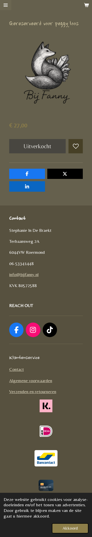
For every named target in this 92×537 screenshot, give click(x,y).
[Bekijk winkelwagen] (86, 5)
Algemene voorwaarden (30, 380)
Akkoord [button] (70, 528)
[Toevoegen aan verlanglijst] (75, 146)
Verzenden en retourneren (32, 391)
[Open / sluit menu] (5, 5)
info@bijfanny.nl (24, 274)
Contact (16, 369)
